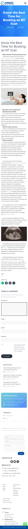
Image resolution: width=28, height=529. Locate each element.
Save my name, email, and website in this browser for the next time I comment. (19, 348)
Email (3, 328)
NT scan (9, 191)
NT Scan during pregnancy (16, 85)
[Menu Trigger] (24, 3)
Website (3, 336)
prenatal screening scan (8, 58)
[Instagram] (18, 461)
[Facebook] (11, 461)
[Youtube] (14, 461)
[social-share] (2, 283)
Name (3, 319)
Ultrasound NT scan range (19, 163)
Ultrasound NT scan (8, 214)
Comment (4, 300)
